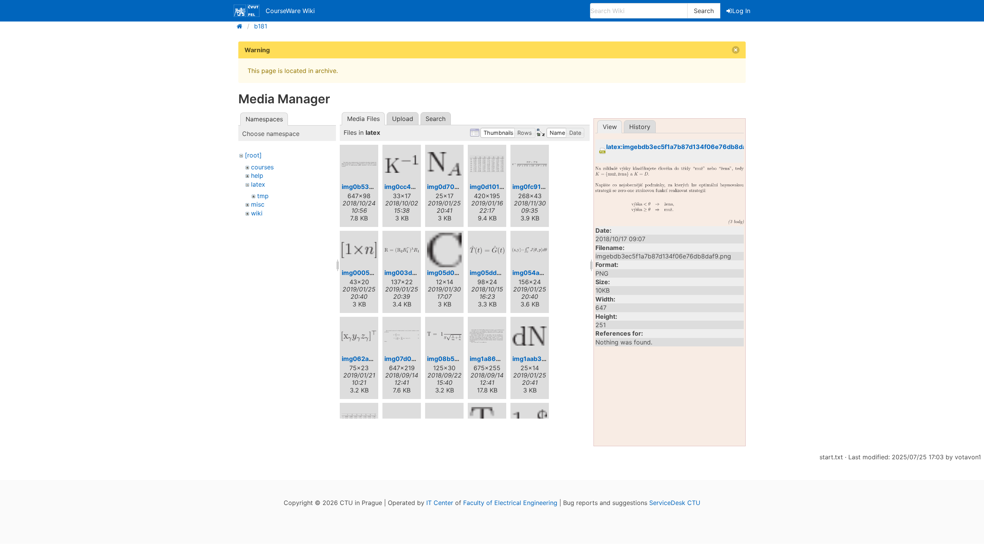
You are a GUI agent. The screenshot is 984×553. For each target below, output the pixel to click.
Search (704, 11)
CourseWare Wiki (290, 11)
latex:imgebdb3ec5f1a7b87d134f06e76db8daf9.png (686, 147)
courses (262, 167)
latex (258, 184)
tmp (263, 196)
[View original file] (669, 195)
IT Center (439, 503)
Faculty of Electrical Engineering (510, 503)
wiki (257, 213)
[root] (253, 155)
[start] (242, 26)
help (257, 175)
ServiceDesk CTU (674, 503)
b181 (260, 26)
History (639, 127)
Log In (741, 11)
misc (257, 204)
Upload (402, 119)
